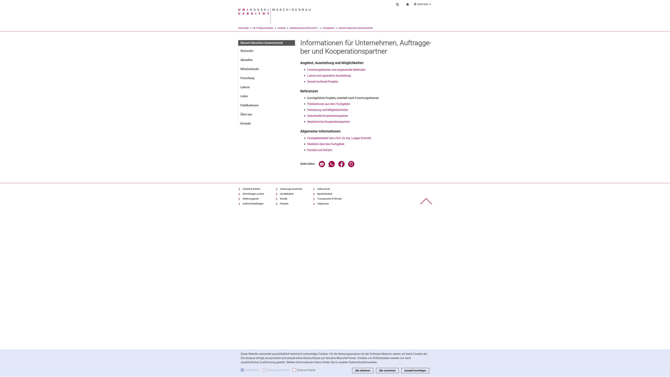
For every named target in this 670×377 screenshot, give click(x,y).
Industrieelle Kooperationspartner (327, 115)
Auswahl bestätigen (415, 370)
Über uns (246, 114)
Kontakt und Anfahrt (319, 150)
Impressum (323, 203)
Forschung (247, 78)
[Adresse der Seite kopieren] (351, 166)
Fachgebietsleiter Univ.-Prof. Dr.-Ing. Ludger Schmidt (339, 138)
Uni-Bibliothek (287, 194)
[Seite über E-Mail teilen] (322, 166)
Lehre (244, 96)
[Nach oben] (426, 201)
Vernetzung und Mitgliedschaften (327, 110)
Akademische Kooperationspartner (328, 121)
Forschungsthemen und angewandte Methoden (336, 69)
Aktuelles (246, 60)
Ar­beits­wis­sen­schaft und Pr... (304, 28)
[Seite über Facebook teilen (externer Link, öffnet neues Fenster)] (341, 166)
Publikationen (249, 105)
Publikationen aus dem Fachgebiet (328, 104)
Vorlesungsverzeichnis (291, 189)
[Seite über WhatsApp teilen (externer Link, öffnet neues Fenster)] (332, 166)
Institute (281, 28)
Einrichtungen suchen (253, 194)
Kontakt (245, 123)
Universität (243, 28)
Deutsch (425, 4)
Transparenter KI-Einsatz (329, 198)
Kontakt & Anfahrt (251, 189)
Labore (245, 87)
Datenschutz (323, 189)
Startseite (246, 51)
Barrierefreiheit (324, 194)
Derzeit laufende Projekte (322, 81)
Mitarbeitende (249, 69)
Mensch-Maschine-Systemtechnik (356, 28)
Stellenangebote (251, 198)
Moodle (283, 198)
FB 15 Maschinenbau (263, 28)
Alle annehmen (387, 370)
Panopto (284, 203)
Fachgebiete (328, 28)
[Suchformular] (397, 4)
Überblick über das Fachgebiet (325, 144)
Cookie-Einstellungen (253, 203)
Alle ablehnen (362, 370)
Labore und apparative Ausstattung (329, 75)
